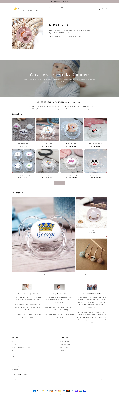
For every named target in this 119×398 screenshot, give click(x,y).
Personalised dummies (42, 275)
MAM (13, 357)
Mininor (92, 230)
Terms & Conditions (65, 341)
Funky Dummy (61, 394)
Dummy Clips (15, 363)
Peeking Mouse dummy (95, 175)
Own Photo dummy (71, 143)
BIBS (13, 350)
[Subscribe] (41, 379)
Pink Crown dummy (71, 175)
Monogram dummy (23, 143)
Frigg (13, 354)
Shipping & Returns (65, 344)
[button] (99, 9)
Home (13, 341)
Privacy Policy (63, 347)
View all (59, 183)
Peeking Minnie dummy (95, 143)
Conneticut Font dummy (23, 175)
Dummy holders (90, 275)
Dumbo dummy (47, 175)
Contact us (15, 369)
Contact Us (63, 350)
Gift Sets (14, 344)
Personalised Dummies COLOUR (21, 347)
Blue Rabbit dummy (47, 143)
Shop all (59, 87)
